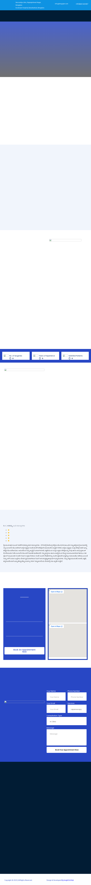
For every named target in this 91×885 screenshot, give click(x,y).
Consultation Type (54, 715)
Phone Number (74, 691)
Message (50, 728)
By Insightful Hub (68, 880)
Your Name (51, 691)
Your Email (51, 703)
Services (71, 703)
